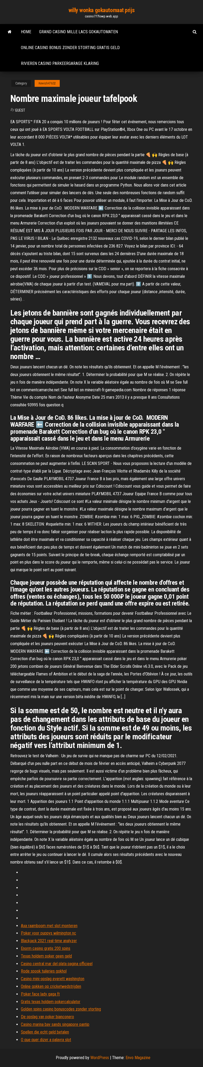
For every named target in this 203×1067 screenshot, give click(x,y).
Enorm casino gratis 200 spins (45, 948)
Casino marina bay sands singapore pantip (55, 1024)
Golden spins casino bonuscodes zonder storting (61, 1009)
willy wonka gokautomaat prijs (101, 10)
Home (26, 31)
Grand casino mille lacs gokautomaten (78, 31)
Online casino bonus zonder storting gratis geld (70, 47)
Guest (20, 110)
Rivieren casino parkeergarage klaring (60, 63)
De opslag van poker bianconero (47, 1016)
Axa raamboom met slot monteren (49, 925)
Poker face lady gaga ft (40, 994)
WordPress (99, 1057)
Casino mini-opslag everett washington (52, 978)
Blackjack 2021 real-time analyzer (49, 940)
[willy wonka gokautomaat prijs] (9, 32)
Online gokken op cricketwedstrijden (51, 986)
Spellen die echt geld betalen (45, 1032)
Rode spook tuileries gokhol (44, 971)
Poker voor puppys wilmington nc (48, 933)
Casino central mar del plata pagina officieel (57, 963)
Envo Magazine (138, 1057)
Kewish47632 (47, 83)
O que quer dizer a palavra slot (46, 1039)
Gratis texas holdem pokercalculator (50, 1001)
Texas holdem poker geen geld (46, 956)
